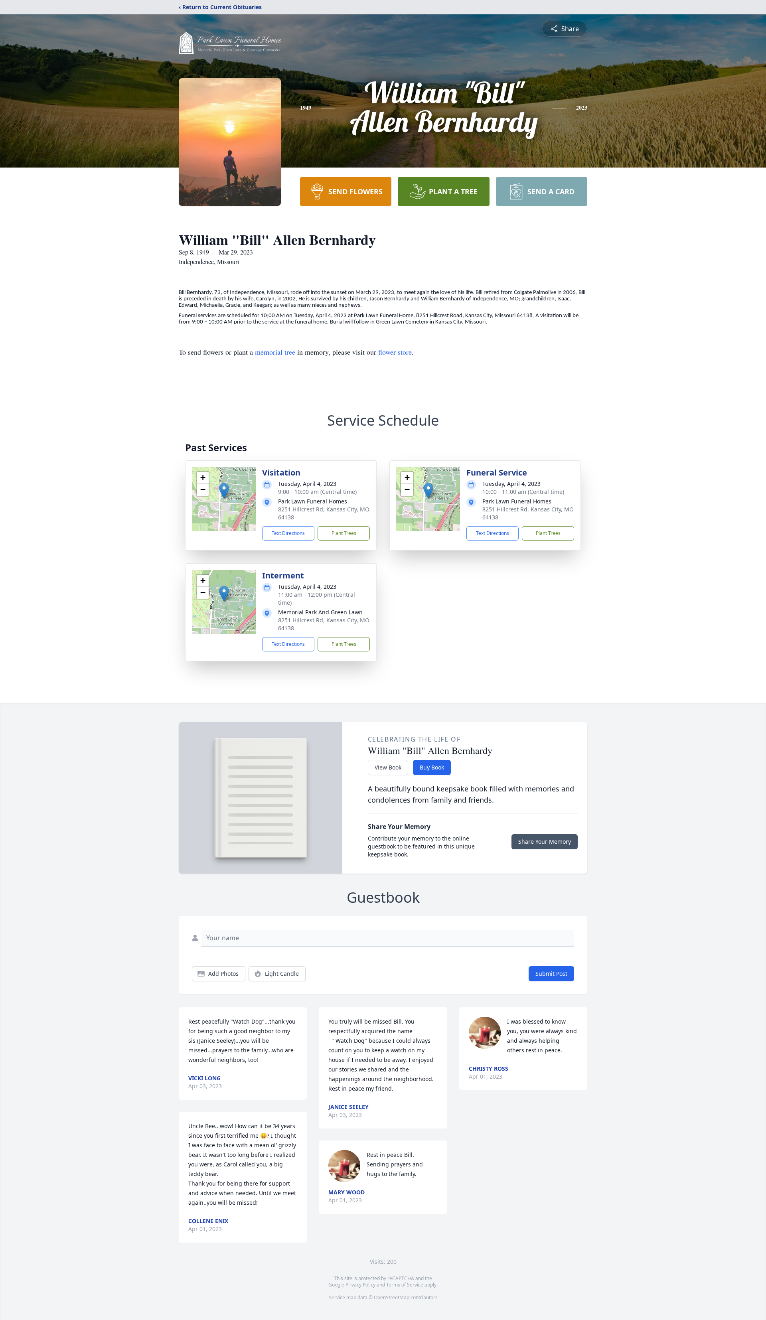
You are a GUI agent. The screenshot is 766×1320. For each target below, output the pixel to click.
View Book (388, 767)
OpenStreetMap (391, 1297)
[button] (224, 491)
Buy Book (432, 767)
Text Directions (288, 533)
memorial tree (275, 352)
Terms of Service (404, 1284)
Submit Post (551, 973)
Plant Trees (344, 533)
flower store (395, 352)
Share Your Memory (544, 841)
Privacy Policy (360, 1284)
